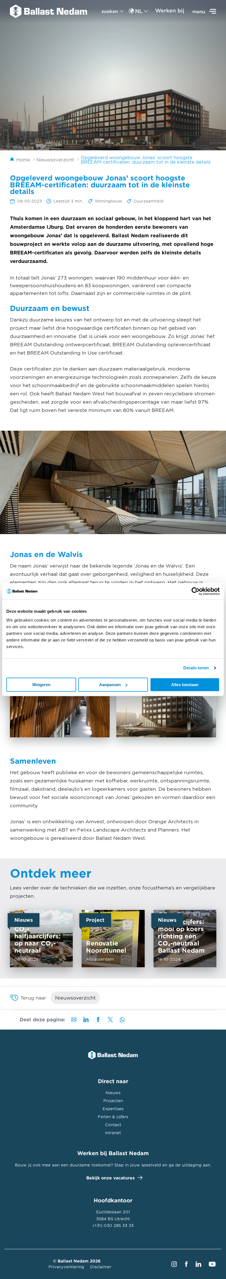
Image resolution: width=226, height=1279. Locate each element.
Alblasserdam (113, 938)
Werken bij (169, 10)
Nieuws (113, 1092)
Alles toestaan (184, 684)
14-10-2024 (184, 938)
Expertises (113, 1108)
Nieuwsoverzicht (75, 997)
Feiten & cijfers (113, 1116)
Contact (113, 1124)
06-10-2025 (41, 938)
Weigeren (41, 684)
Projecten (113, 1100)
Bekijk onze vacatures (110, 1177)
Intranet (113, 1132)
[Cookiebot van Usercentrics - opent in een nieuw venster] (195, 591)
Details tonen (196, 667)
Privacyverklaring (66, 1266)
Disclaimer (100, 1266)
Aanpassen (110, 684)
